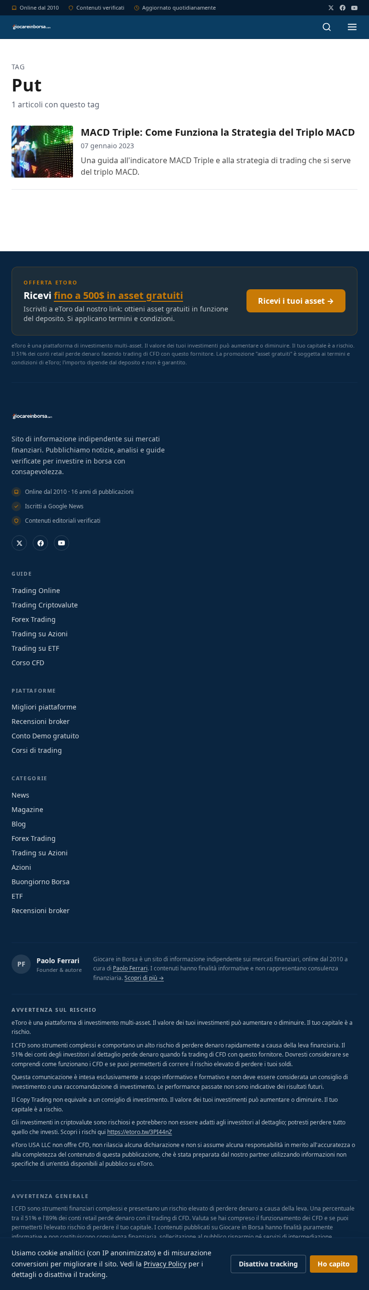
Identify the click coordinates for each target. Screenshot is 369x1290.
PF (21, 963)
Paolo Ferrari (58, 960)
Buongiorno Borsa (41, 881)
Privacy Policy (165, 1263)
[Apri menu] (352, 27)
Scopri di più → (144, 978)
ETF (17, 896)
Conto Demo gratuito (45, 735)
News (20, 795)
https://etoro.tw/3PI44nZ (139, 1132)
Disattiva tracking (268, 1263)
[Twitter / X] (331, 8)
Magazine (27, 809)
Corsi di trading (37, 750)
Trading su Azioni (40, 633)
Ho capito (334, 1263)
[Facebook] (342, 8)
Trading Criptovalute (45, 604)
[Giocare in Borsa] (31, 27)
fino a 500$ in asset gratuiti (118, 295)
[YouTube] (354, 8)
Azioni (21, 867)
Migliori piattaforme (44, 706)
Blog (19, 823)
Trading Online (36, 590)
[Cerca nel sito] (326, 27)
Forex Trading (34, 619)
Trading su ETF (35, 648)
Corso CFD (28, 662)
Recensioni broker (41, 721)
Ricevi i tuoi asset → (296, 301)
